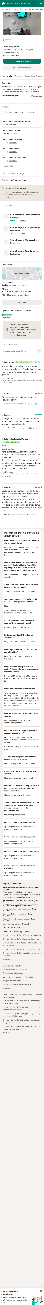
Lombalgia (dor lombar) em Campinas (18, 977)
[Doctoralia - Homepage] (4, 3)
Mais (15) (6, 988)
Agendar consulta (23, 61)
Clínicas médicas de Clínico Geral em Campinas (22, 935)
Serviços (18, 76)
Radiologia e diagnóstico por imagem (18, 49)
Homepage (6, 9)
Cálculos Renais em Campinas (15, 969)
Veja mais (22, 302)
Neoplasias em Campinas (13, 981)
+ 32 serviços (8, 166)
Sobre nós (7, 76)
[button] (13, 124)
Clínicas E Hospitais (19, 9)
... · (18, 291)
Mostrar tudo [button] (36, 96)
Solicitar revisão (7, 382)
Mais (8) (6, 1032)
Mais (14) (6, 959)
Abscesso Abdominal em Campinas (17, 984)
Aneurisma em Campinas (13, 973)
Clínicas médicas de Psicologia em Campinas (21, 939)
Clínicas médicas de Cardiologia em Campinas (21, 949)
